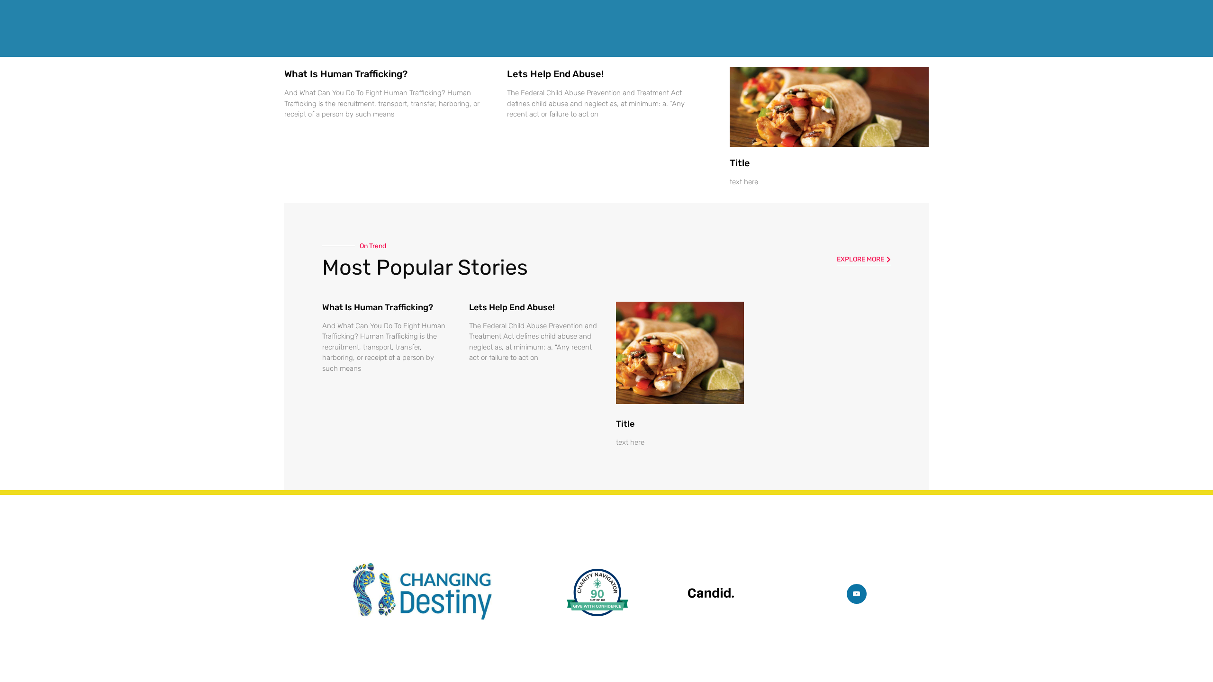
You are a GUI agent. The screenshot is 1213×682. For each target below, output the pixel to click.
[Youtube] (857, 594)
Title (740, 163)
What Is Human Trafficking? (345, 74)
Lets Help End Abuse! (555, 74)
